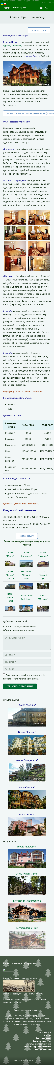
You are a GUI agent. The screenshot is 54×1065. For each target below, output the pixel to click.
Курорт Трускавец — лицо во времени (20, 978)
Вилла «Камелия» (27, 846)
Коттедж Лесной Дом (27, 927)
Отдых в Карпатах (11, 1021)
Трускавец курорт (31, 1015)
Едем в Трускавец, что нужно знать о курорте (23, 994)
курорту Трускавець (13, 45)
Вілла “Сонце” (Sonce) (10, 575)
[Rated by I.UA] (8, 971)
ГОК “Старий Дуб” (43, 575)
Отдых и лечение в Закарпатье (27, 1024)
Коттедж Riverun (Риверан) (27, 900)
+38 (45, 2)
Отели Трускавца (41, 1018)
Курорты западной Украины (15, 7)
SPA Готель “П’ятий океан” (26, 575)
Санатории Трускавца (24, 1018)
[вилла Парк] (15, 217)
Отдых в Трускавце (14, 1015)
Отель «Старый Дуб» (27, 873)
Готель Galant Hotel (10, 597)
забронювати (26, 536)
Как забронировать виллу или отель (35, 1021)
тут (15, 105)
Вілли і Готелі (39, 30)
